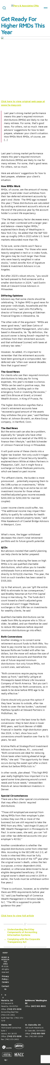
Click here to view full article (17, 915)
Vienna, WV (6, 1025)
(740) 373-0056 (14, 1009)
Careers (5, 982)
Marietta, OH (7, 1000)
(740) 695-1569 (38, 1033)
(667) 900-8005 (38, 1006)
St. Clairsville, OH (33, 1025)
